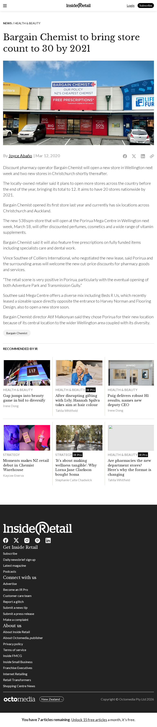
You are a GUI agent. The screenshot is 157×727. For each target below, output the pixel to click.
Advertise (10, 584)
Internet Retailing (15, 674)
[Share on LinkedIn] (143, 156)
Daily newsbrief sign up (19, 559)
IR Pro (90, 390)
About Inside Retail (16, 632)
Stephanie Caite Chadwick (73, 480)
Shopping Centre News (19, 686)
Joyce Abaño (20, 155)
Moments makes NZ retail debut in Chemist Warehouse (26, 465)
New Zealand (50, 699)
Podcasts (9, 571)
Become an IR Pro (15, 589)
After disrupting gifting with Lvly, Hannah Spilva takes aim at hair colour (77, 400)
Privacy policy (13, 644)
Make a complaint (15, 619)
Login (131, 5)
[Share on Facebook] (125, 156)
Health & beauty (27, 23)
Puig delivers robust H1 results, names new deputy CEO (128, 400)
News (7, 23)
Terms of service (14, 650)
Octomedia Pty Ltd (132, 699)
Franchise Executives (17, 668)
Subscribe (145, 5)
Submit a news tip (15, 607)
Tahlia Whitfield (66, 410)
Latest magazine (14, 565)
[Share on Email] (152, 156)
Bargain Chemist (16, 333)
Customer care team (17, 596)
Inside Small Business (18, 662)
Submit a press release (18, 614)
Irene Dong (11, 406)
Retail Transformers (17, 680)
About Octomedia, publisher (23, 638)
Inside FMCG (12, 656)
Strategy (11, 454)
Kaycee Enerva (13, 475)
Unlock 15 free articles (89, 719)
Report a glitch (13, 601)
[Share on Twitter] (134, 156)
